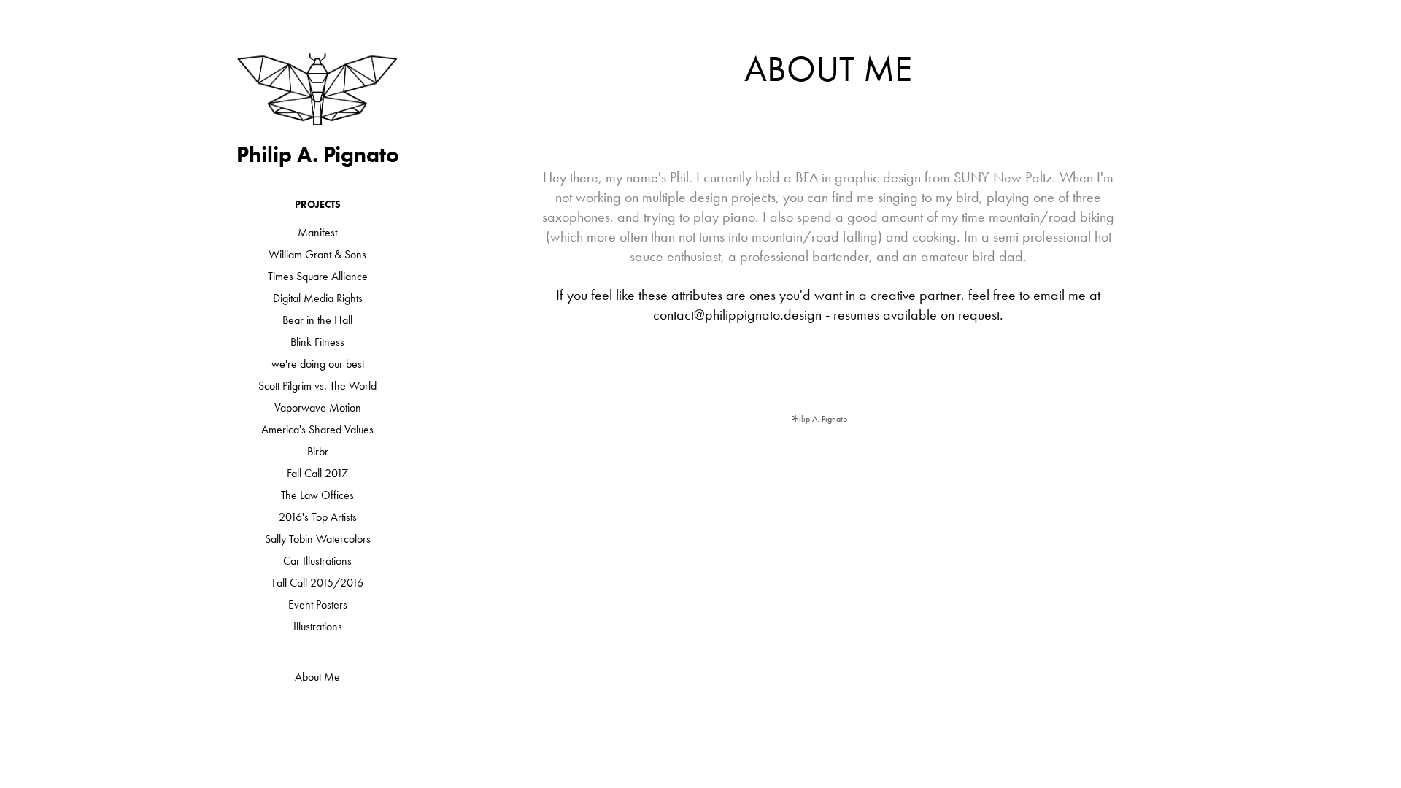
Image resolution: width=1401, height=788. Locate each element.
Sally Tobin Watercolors (318, 539)
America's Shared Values (317, 429)
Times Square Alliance (318, 276)
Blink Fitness (317, 342)
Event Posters (317, 604)
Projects (318, 204)
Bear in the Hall (317, 320)
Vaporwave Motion (317, 407)
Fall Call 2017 (317, 473)
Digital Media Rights (318, 298)
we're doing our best (317, 364)
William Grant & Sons (317, 254)
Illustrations (317, 626)
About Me (317, 677)
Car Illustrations (317, 561)
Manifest (317, 232)
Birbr (317, 451)
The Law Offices (317, 495)
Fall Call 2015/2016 (317, 583)
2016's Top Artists (318, 517)
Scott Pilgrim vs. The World (317, 386)
